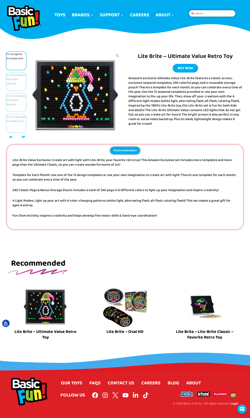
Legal (234, 403)
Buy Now (185, 68)
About (193, 383)
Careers (150, 383)
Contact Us (121, 383)
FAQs (95, 383)
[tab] (125, 150)
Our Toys (71, 383)
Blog (173, 383)
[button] (83, 15)
